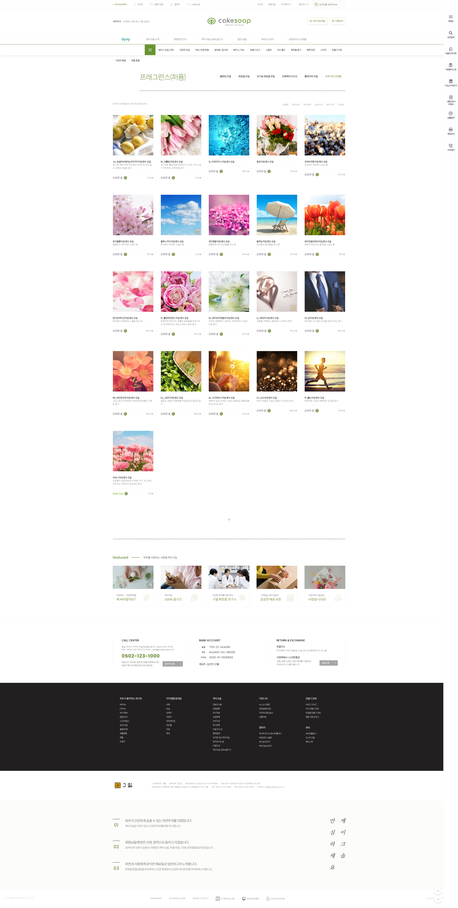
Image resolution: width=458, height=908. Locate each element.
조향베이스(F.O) (289, 76)
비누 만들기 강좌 (312, 708)
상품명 (285, 104)
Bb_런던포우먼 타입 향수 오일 (126, 397)
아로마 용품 (121, 60)
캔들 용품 (135, 60)
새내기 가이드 (267, 39)
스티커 (323, 50)
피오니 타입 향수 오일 (122, 477)
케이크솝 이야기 (265, 745)
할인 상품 (242, 39)
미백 (168, 704)
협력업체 (216, 733)
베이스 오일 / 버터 (166, 50)
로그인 (260, 4)
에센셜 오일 (243, 76)
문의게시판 (173, 663)
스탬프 (269, 50)
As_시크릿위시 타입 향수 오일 (222, 397)
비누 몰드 (281, 50)
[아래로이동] (438, 899)
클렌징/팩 (124, 729)
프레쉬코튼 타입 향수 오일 (315, 161)
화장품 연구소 (180, 39)
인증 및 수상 (217, 729)
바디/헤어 (124, 712)
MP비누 (123, 704)
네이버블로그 (311, 733)
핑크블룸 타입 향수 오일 (123, 241)
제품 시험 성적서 (312, 716)
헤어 (168, 733)
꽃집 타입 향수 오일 (265, 161)
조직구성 (216, 721)
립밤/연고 (124, 716)
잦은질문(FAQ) (265, 708)
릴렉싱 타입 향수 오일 (266, 241)
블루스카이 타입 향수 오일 (172, 241)
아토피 (169, 716)
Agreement (156, 898)
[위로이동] (438, 890)
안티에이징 (170, 721)
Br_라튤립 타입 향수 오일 (172, 161)
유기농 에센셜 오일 (266, 76)
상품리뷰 (262, 716)
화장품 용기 (296, 50)
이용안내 (216, 745)
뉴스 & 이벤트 (264, 704)
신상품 (341, 104)
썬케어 (169, 712)
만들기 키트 (337, 50)
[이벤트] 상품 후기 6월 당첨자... (137, 21)
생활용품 (123, 733)
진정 (168, 729)
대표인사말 (217, 704)
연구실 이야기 (264, 741)
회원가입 (272, 4)
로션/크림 (124, 725)
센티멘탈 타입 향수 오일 (219, 241)
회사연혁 (216, 725)
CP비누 (123, 708)
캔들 (121, 737)
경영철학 (216, 708)
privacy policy (200, 898)
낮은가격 (330, 104)
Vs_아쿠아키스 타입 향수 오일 (221, 161)
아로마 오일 (184, 50)
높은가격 (319, 104)
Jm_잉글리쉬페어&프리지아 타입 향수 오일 (132, 161)
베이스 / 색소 (238, 50)
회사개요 (216, 712)
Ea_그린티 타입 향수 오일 (172, 397)
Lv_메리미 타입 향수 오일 (268, 317)
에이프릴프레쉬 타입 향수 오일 (317, 241)
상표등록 (216, 716)
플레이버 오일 (311, 76)
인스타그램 (310, 737)
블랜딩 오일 (225, 76)
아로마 (122, 741)
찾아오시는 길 (218, 741)
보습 (168, 708)
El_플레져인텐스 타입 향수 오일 (174, 317)
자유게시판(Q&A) (266, 712)
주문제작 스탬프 (265, 737)
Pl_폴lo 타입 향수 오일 (314, 397)
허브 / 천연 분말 (202, 50)
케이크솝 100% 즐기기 (212, 39)
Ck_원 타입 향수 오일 (313, 317)
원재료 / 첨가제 (221, 50)
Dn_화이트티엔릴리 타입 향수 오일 (224, 317)
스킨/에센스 (124, 721)
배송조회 (329, 662)
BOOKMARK (120, 4)
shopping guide (177, 898)
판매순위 (296, 104)
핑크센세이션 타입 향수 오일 (125, 317)
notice (117, 21)
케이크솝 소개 (152, 39)
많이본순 (307, 104)
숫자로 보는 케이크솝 (221, 737)
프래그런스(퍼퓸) (333, 76)
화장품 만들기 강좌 (313, 712)
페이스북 (309, 741)
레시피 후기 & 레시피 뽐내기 (270, 733)
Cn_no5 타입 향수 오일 (267, 397)
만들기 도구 (255, 50)
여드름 (169, 725)
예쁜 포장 (311, 50)
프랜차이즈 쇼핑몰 (297, 39)
